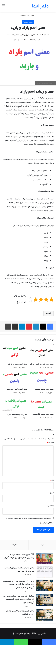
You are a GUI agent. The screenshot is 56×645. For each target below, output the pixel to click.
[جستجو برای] (52, 7)
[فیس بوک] (50, 327)
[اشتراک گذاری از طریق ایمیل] (15, 327)
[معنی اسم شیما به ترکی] (14, 354)
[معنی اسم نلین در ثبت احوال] (41, 354)
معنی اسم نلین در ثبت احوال (42, 364)
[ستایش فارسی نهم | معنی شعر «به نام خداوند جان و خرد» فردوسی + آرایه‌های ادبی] (44, 600)
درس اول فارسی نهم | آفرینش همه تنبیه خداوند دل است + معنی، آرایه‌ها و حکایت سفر (18, 584)
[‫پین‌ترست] (29, 327)
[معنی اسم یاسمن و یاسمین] (14, 379)
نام (52, 480)
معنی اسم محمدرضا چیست (43, 414)
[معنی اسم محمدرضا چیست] (41, 404)
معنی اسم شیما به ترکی (17, 364)
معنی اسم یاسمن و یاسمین (16, 389)
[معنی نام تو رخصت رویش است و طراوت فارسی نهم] (44, 571)
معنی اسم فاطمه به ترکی (17, 414)
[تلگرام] (22, 327)
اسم (48, 313)
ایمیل (51, 492)
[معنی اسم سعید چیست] (41, 379)
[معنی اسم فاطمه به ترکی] (14, 404)
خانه (32, 15)
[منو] (3, 7)
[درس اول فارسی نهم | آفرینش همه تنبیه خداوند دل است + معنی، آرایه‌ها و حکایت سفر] (44, 585)
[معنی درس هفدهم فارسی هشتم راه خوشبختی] (44, 615)
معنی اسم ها (24, 15)
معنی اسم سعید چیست (44, 389)
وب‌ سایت (50, 505)
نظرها (14, 544)
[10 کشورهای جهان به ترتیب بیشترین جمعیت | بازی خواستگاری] (44, 558)
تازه (42, 544)
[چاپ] (8, 327)
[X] (43, 327)
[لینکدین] (36, 327)
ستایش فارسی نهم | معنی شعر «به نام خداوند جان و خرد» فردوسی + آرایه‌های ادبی (18, 599)
